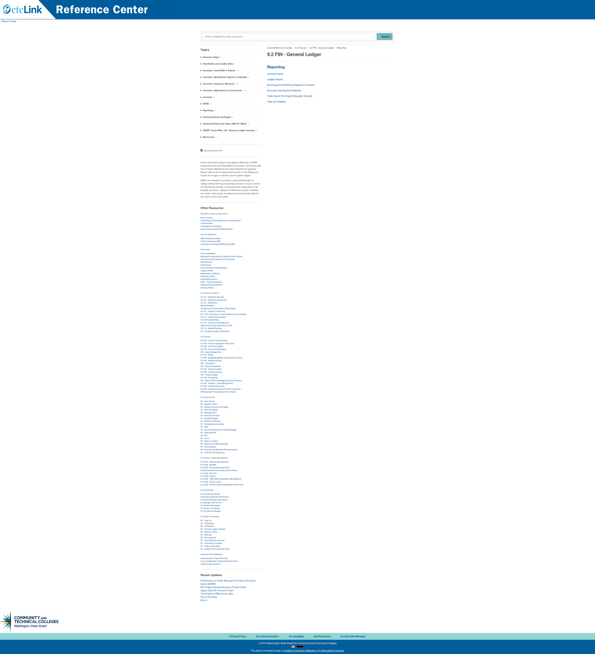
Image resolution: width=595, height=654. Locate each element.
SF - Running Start (208, 537)
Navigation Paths (208, 276)
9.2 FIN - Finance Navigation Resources (217, 343)
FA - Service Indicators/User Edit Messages (219, 429)
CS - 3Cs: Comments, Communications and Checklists (223, 314)
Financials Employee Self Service (215, 496)
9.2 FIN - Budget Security (211, 360)
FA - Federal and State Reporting (214, 443)
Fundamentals (207, 223)
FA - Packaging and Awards (212, 424)
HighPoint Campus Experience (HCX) (216, 325)
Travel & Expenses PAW (211, 241)
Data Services (206, 262)
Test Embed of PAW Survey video (217, 593)
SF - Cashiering (207, 523)
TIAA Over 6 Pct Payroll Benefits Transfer (289, 96)
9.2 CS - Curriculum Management (215, 322)
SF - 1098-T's (206, 520)
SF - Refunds (206, 534)
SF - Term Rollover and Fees (213, 540)
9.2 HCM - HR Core (209, 473)
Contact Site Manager (353, 636)
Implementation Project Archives (214, 558)
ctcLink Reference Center (279, 47)
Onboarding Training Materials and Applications (221, 220)
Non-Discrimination (267, 636)
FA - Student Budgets (209, 418)
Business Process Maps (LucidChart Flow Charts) (221, 256)
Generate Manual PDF (212, 150)
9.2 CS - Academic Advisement (214, 299)
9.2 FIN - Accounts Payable (212, 346)
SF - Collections (207, 526)
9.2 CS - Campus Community (213, 311)
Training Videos (207, 287)
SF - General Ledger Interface (213, 529)
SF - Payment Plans (209, 531)
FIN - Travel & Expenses (211, 366)
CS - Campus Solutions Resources (215, 331)
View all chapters (276, 101)
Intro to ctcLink (207, 217)
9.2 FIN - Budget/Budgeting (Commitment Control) (221, 357)
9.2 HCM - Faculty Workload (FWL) (215, 467)
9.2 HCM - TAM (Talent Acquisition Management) (221, 478)
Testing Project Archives (211, 564)
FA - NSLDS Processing (210, 421)
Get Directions (322, 636)
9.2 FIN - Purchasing (209, 377)
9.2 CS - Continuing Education (213, 317)
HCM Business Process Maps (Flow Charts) (219, 470)
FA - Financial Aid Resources (213, 452)
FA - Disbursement (208, 432)
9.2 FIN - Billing (207, 354)
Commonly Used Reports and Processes (218, 259)
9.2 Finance (300, 47)
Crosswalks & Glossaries (211, 226)
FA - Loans (205, 438)
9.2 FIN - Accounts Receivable (213, 349)
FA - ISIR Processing (209, 409)
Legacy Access (207, 270)
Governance (206, 264)
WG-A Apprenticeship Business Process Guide (223, 587)
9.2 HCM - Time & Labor (211, 481)
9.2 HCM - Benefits (208, 464)
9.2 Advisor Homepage (210, 508)
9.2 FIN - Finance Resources (213, 386)
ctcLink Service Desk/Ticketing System (217, 229)
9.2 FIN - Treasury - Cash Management (217, 383)
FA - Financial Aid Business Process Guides (219, 449)
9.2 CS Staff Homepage (210, 511)
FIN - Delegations (208, 363)
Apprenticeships (207, 305)
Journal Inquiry (275, 73)
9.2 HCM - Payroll (208, 476)
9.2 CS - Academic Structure (212, 297)
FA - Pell (204, 435)
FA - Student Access (209, 404)
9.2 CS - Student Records (211, 328)
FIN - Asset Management (211, 352)
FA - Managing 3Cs (209, 412)
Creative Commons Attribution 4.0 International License (313, 650)
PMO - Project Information (211, 282)
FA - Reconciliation (208, 446)
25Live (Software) (208, 253)
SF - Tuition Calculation (210, 546)
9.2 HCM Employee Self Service (214, 499)
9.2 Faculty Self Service (210, 494)
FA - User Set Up (207, 401)
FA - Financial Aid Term (210, 415)
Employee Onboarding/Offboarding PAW (218, 244)
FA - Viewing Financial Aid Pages (214, 407)
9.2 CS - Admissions (209, 302)
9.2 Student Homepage (210, 505)
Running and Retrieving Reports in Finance (291, 85)
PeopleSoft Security (209, 279)
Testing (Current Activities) (212, 284)
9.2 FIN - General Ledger (321, 47)
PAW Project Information (211, 238)
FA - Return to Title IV (209, 441)
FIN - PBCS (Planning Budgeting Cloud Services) (221, 380)
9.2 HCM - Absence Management (215, 461)
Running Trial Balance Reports (284, 90)
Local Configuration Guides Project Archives (219, 561)
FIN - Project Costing (209, 374)
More (203, 600)
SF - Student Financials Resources (215, 548)
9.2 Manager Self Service (211, 502)
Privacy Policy (237, 636)
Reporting (276, 66)
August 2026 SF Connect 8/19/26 (217, 590)
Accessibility (296, 636)
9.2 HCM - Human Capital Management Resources (222, 484)
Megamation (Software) (210, 273)
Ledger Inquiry (275, 79)
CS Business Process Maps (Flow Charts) (218, 308)
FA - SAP (204, 426)
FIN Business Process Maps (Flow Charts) (218, 391)
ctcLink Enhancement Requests (214, 267)
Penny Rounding (209, 596)
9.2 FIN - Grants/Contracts (211, 372)
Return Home (9, 21)
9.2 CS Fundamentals (210, 319)
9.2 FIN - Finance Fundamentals (214, 340)
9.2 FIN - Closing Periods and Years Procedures (221, 389)
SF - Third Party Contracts (211, 543)
